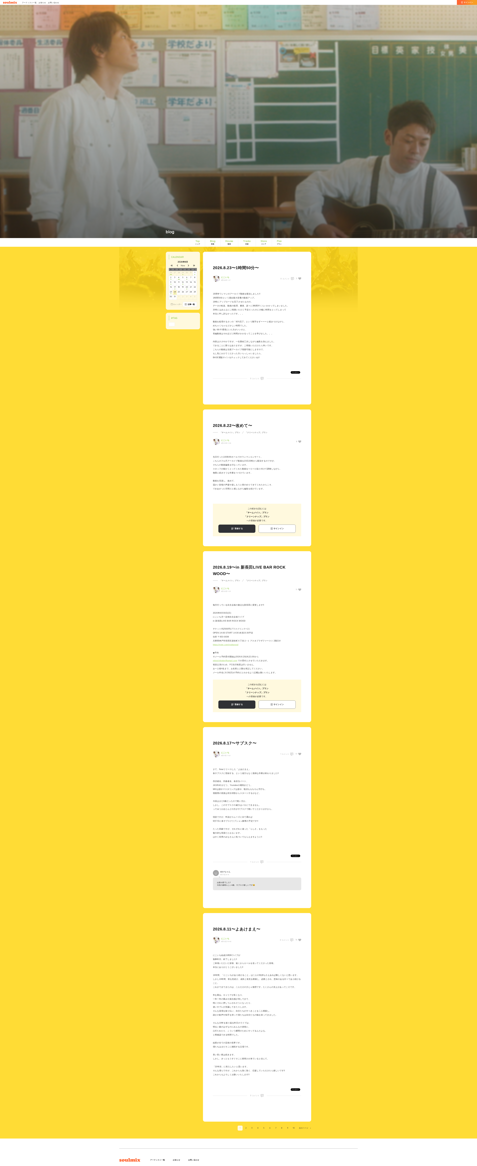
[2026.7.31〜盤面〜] (194, 274)
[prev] (177, 265)
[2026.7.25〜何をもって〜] (170, 274)
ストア (264, 242)
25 (179, 292)
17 (175, 287)
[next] (188, 265)
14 (191, 282)
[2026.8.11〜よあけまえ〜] (182, 284)
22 (195, 287)
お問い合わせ (53, 3)
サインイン (468, 2)
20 (187, 287)
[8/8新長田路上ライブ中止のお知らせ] (179, 279)
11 (179, 282)
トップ (197, 242)
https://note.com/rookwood (225, 645)
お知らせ (42, 3)
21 (191, 287)
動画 (229, 242)
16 (171, 287)
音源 (247, 242)
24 (175, 292)
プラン (279, 242)
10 (175, 282)
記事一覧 (191, 304)
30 (187, 272)
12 (183, 282)
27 (175, 272)
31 (191, 272)
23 (171, 292)
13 (187, 282)
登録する (238, 528)
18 (179, 287)
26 (171, 272)
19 (183, 287)
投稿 (212, 242)
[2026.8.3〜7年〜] (178, 279)
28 (179, 272)
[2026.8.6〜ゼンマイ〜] (186, 279)
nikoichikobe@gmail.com (225, 661)
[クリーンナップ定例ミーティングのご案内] (171, 274)
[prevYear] (172, 265)
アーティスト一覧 (29, 3)
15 (195, 282)
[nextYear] (194, 265)
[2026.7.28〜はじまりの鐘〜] (182, 274)
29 (183, 272)
